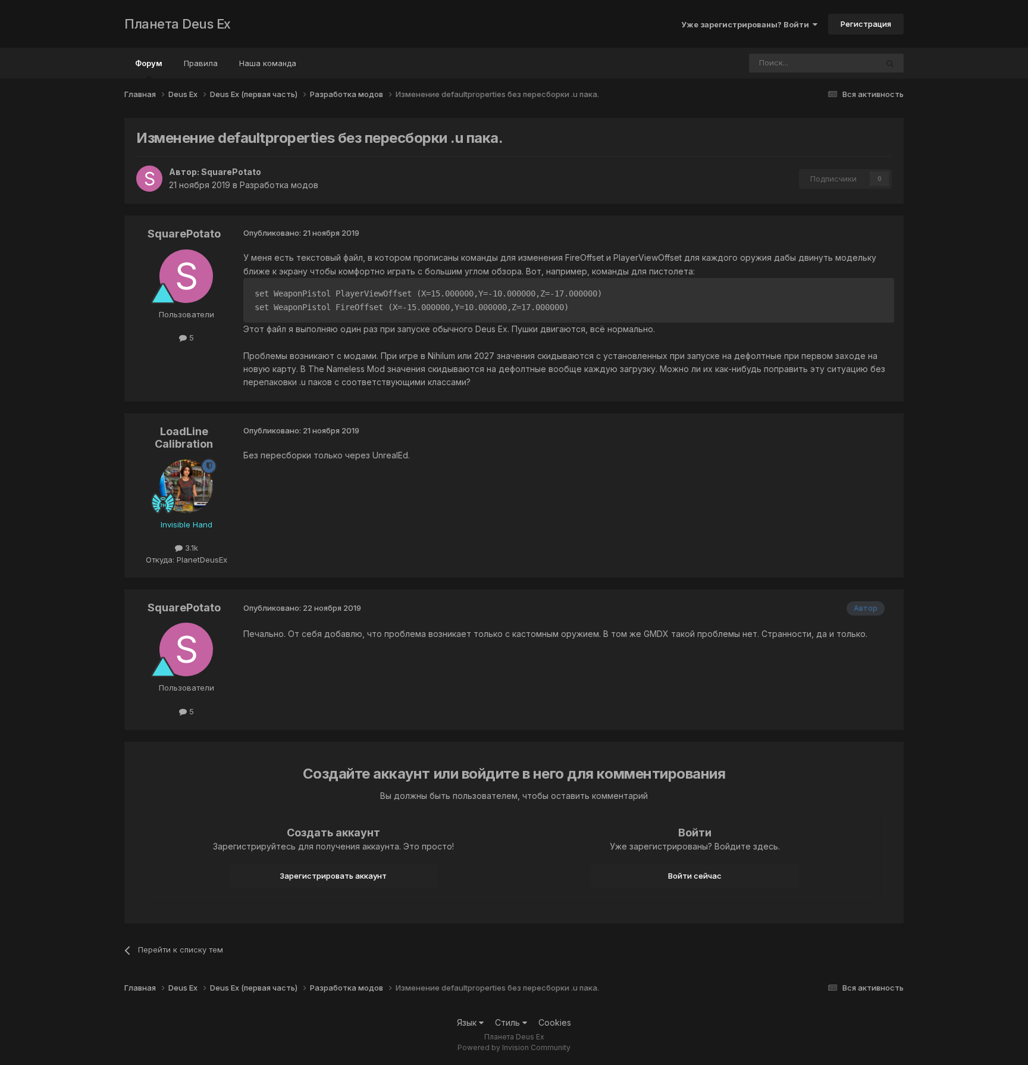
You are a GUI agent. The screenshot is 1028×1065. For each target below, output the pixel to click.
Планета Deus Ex (177, 24)
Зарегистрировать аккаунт (333, 875)
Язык (468, 1022)
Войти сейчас (695, 875)
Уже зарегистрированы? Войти (747, 24)
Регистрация (866, 24)
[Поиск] (890, 63)
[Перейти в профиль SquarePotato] (149, 178)
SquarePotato (231, 172)
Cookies (554, 1022)
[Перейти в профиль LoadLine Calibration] (186, 486)
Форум (148, 63)
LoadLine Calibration (184, 438)
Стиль (508, 1022)
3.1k (190, 547)
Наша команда (267, 63)
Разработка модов (279, 185)
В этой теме (840, 62)
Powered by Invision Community (514, 1047)
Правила (201, 63)
